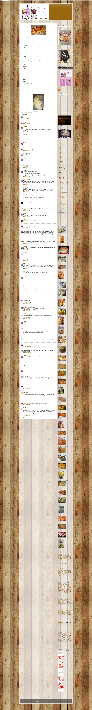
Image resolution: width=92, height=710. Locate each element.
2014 (60, 157)
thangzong (69, 637)
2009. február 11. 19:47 (26, 227)
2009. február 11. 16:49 (26, 204)
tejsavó (64, 636)
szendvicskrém (64, 633)
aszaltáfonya (65, 553)
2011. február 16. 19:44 (26, 388)
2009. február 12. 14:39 (26, 260)
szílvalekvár (64, 634)
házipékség (64, 584)
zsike (24, 375)
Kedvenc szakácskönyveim (64, 204)
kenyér (31, 112)
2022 (60, 147)
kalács (68, 588)
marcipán (66, 610)
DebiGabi (24, 252)
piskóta (59, 623)
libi (23, 263)
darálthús (68, 563)
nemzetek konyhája (66, 615)
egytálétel (60, 571)
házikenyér (59, 584)
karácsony (64, 589)
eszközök (66, 572)
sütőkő (65, 632)
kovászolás (59, 601)
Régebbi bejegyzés (52, 420)
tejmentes (59, 636)
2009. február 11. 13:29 (26, 161)
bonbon (63, 558)
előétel (69, 571)
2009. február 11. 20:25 (26, 243)
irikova (24, 158)
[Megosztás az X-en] (35, 111)
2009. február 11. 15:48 (26, 191)
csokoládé (62, 563)
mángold (59, 610)
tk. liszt (60, 638)
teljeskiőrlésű (68, 636)
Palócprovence (25, 153)
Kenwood (63, 592)
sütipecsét (62, 632)
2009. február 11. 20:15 (26, 237)
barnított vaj (66, 554)
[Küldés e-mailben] (33, 111)
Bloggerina (68, 556)
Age (23, 336)
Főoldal (38, 420)
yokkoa (24, 391)
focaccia (59, 574)
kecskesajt (64, 590)
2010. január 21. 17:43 (26, 372)
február (61, 177)
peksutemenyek (62, 621)
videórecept (67, 642)
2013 (60, 158)
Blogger (56, 701)
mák (62, 608)
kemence (59, 592)
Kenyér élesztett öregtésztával (64, 192)
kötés (69, 602)
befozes (70, 554)
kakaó (70, 587)
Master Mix (68, 611)
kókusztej (68, 598)
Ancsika (24, 313)
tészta (66, 637)
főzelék (61, 575)
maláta (69, 608)
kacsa (67, 587)
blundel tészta (65, 557)
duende (24, 201)
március (61, 176)
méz (63, 613)
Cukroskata (25, 121)
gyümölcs (60, 579)
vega (69, 641)
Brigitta (24, 219)
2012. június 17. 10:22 (26, 399)
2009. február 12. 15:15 (26, 268)
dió (68, 564)
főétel (70, 574)
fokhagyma (63, 574)
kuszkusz (69, 603)
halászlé (59, 583)
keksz (68, 590)
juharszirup (60, 587)
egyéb (61, 570)
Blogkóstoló (60, 557)
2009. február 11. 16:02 (26, 198)
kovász (59, 600)
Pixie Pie (24, 349)
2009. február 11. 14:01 (26, 176)
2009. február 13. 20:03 (26, 310)
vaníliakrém (66, 641)
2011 (60, 161)
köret (66, 602)
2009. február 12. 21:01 (26, 282)
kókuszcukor (63, 598)
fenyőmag (67, 573)
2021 (60, 148)
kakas (61, 588)
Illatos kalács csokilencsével (64, 182)
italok (68, 586)
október (61, 167)
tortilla (70, 638)
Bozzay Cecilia (25, 179)
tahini (63, 635)
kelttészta (66, 591)
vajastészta (59, 641)
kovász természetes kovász (66, 600)
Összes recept (60, 23)
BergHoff (67, 555)
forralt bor (67, 574)
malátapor (59, 609)
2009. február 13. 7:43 (26, 296)
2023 (60, 146)
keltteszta (60, 591)
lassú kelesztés (69, 604)
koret (69, 599)
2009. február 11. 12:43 (26, 131)
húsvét (68, 585)
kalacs (64, 588)
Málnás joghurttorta (63, 193)
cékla (66, 559)
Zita (23, 230)
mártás (70, 610)
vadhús (69, 640)
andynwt (49, 701)
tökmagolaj (60, 639)
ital (65, 586)
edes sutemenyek (67, 565)
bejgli (64, 555)
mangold (69, 609)
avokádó (59, 554)
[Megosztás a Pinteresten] (37, 111)
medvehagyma (60, 612)
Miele (59, 614)
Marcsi (24, 142)
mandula (66, 609)
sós (59, 630)
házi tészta (68, 583)
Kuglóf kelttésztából (63, 196)
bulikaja (25, 112)
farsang (62, 573)
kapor (59, 589)
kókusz (59, 598)
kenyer (29, 112)
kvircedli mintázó (64, 604)
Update (61, 640)
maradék (63, 610)
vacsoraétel (64, 640)
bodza (69, 557)
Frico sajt (64, 575)
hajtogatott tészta (65, 582)
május (61, 173)
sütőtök (68, 632)
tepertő (59, 637)
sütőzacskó (59, 633)
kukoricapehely (65, 603)
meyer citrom (60, 613)
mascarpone (62, 611)
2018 (60, 152)
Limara (24, 170)
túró (70, 639)
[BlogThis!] (34, 111)
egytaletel (68, 570)
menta (69, 612)
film (69, 573)
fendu (64, 573)
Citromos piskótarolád (63, 207)
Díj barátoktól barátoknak (64, 178)
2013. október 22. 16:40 (26, 415)
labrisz (24, 407)
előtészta (59, 572)
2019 (60, 151)
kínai (63, 597)
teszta (62, 637)
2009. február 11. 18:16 (26, 216)
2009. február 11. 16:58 (26, 210)
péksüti (69, 622)
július (61, 171)
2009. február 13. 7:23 (26, 290)
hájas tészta (64, 581)
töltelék (65, 639)
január (61, 208)
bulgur (60, 559)
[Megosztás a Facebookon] (36, 111)
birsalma (59, 556)
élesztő (65, 571)
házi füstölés (64, 583)
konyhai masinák (64, 599)
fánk (59, 573)
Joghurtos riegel (62, 198)
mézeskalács (68, 613)
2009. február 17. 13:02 (26, 318)
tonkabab (64, 638)
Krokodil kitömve (62, 197)
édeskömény (64, 568)
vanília (63, 641)
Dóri (23, 326)
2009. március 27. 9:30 (26, 333)
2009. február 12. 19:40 (26, 273)
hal (69, 582)
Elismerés (61, 187)
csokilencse (69, 562)
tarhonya (69, 635)
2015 (60, 156)
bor (65, 558)
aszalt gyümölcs (65, 552)
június (61, 172)
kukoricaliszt (60, 603)
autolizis (69, 553)
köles (69, 601)
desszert (59, 564)
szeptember (62, 168)
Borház (68, 558)
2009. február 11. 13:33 (26, 167)
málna (63, 609)
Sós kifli (61, 181)
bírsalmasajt (64, 556)
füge (67, 575)
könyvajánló (63, 602)
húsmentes (65, 585)
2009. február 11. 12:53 (26, 150)
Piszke (24, 246)
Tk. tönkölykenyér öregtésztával (65, 183)
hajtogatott (59, 582)
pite (65, 623)
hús (26, 112)
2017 (60, 153)
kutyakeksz (59, 604)
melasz (66, 612)
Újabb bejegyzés (24, 420)
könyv (59, 602)
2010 (60, 162)
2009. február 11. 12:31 (26, 118)
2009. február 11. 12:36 (26, 123)
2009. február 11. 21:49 (26, 249)
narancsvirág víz (60, 615)
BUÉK (70, 558)
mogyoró (64, 614)
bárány (63, 554)
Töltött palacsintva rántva (64, 188)
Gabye (24, 276)
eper (62, 572)
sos (69, 629)
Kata (24, 213)
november (62, 166)
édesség (59, 569)
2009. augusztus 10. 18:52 (27, 346)
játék (70, 586)
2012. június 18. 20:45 (26, 404)
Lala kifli (61, 186)
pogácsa (68, 623)
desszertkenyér (65, 564)
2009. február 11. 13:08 (26, 155)
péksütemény (61, 622)
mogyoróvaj (68, 614)
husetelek (60, 585)
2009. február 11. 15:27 (26, 184)
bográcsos (59, 558)
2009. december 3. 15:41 (27, 352)
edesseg (68, 568)
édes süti (64, 567)
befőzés (61, 555)
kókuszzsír (59, 599)
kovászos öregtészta (65, 601)
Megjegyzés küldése (25, 417)
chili (69, 559)
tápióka (66, 635)
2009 (60, 163)
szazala (24, 115)
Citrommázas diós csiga (63, 191)
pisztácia (63, 623)
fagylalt (69, 572)
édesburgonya (60, 568)
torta (67, 638)
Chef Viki (24, 126)
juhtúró (64, 587)
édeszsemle (64, 569)
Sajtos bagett (62, 203)
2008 (60, 210)
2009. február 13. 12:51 (26, 303)
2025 (60, 143)
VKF (70, 642)
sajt (70, 627)
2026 (60, 142)
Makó (66, 608)
